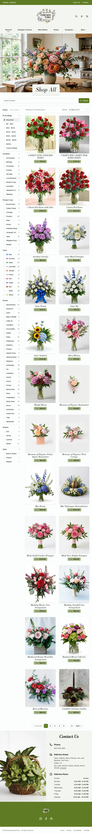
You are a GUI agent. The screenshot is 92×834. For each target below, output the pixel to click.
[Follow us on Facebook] (46, 818)
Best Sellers (42, 30)
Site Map (86, 830)
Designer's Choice (25, 30)
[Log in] (81, 16)
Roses (56, 30)
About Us (76, 2)
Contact (85, 2)
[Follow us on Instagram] (40, 818)
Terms (62, 830)
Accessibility (77, 830)
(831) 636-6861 (59, 748)
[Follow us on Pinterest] (51, 818)
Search (85, 101)
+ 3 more (63, 768)
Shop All (8, 30)
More (83, 30)
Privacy (69, 830)
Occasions (69, 30)
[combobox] (78, 109)
